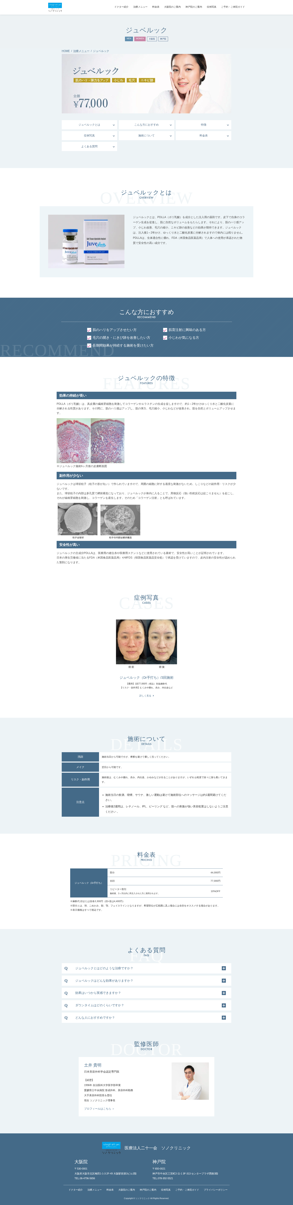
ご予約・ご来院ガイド (187, 1189)
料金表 (204, 135)
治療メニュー (94, 1189)
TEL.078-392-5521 (162, 1178)
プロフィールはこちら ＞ (99, 1108)
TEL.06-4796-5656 (84, 1178)
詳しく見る (145, 695)
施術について (146, 135)
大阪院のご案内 (126, 1189)
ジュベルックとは (89, 124)
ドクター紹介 (76, 1189)
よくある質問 (89, 146)
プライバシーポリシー (216, 1189)
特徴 (203, 124)
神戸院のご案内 (148, 1189)
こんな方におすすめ (146, 124)
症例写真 (89, 135)
